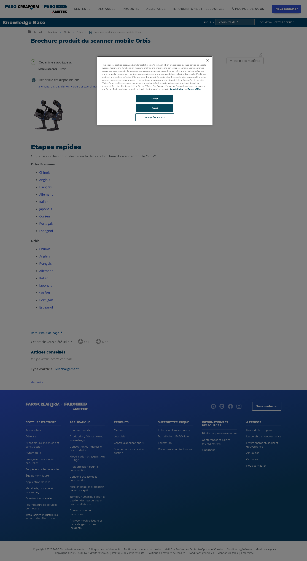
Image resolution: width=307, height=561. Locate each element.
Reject (155, 108)
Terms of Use (194, 89)
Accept (154, 98)
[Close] (207, 60)
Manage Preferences (154, 117)
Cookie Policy (176, 89)
